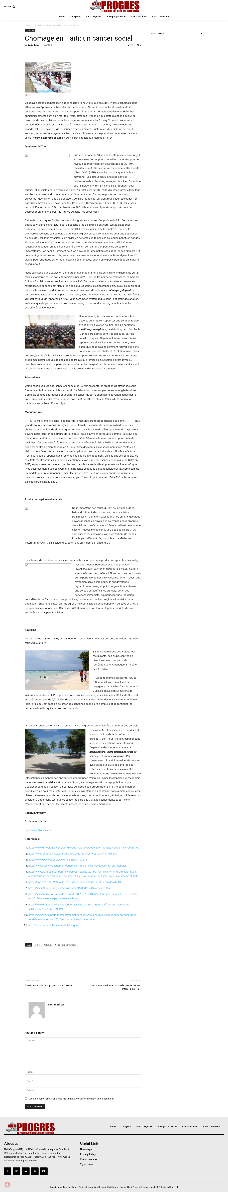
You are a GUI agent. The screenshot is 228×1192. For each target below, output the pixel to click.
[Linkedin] (25, 1171)
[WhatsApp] (51, 52)
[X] (36, 52)
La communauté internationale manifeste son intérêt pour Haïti (115, 987)
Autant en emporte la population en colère (48, 985)
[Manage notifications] (7, 1184)
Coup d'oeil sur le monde (66, 945)
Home (28, 25)
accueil (37, 945)
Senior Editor (34, 45)
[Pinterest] (43, 52)
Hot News (38, 25)
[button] (10, 6)
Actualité (48, 945)
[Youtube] (44, 1171)
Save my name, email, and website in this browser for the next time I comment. (71, 1098)
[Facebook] (28, 52)
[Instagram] (16, 1171)
